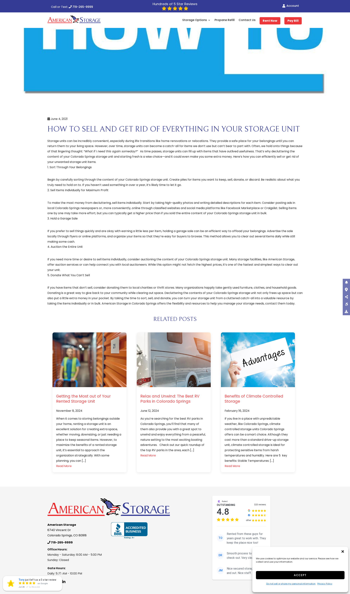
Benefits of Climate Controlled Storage (254, 399)
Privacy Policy (324, 583)
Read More (64, 466)
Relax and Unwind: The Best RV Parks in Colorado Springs (169, 399)
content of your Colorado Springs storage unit (80, 157)
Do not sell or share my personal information (291, 583)
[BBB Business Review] (129, 530)
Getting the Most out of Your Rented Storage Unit (83, 399)
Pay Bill (293, 21)
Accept (300, 575)
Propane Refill (225, 20)
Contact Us (247, 20)
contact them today (280, 303)
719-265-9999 (82, 7)
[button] (343, 551)
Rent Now (270, 21)
